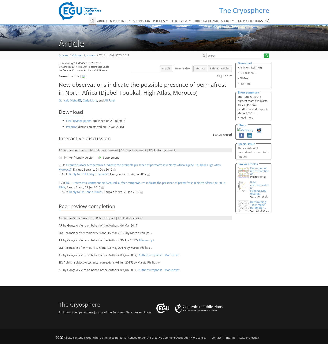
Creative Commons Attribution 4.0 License (178, 337)
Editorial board (205, 21)
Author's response (150, 255)
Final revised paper (78, 121)
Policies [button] (159, 21)
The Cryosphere (244, 10)
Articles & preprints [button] (112, 21)
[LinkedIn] (249, 135)
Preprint (71, 127)
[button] (204, 55)
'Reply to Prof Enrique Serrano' (89, 174)
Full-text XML (248, 73)
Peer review (182, 68)
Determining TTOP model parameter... (258, 204)
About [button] (226, 21)
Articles (63, 55)
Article (166, 68)
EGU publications (250, 21)
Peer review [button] (179, 21)
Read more (246, 117)
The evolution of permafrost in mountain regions (253, 152)
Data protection (249, 337)
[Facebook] (241, 135)
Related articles (220, 68)
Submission (141, 21)
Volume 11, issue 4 (83, 55)
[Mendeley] (245, 129)
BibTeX (244, 78)
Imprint (230, 337)
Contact (216, 337)
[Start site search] (266, 56)
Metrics (200, 68)
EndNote (245, 84)
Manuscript (146, 240)
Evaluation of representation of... (259, 171)
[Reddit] (259, 130)
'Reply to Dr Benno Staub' (85, 192)
